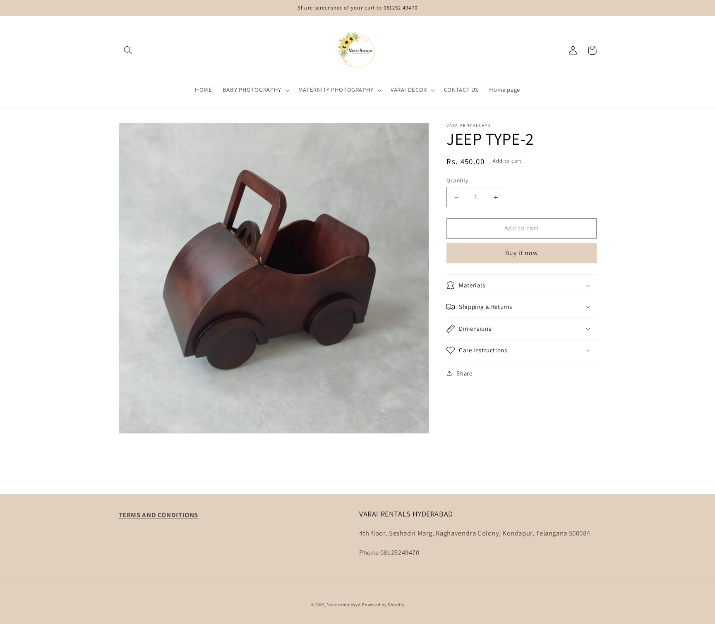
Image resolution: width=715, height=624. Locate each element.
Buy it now (521, 253)
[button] (128, 50)
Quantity (457, 180)
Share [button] (464, 373)
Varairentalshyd (343, 604)
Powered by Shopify (383, 604)
